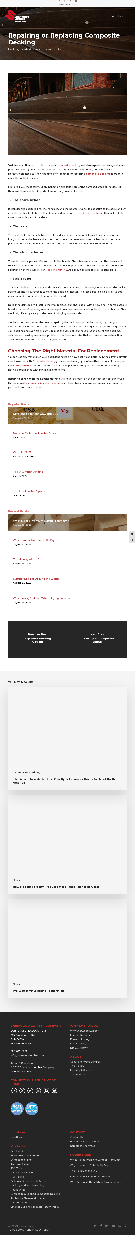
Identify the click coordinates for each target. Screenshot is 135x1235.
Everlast (25, 49)
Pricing (36, 772)
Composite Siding (21, 1159)
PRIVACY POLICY (41, 1230)
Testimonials (77, 1074)
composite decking (69, 165)
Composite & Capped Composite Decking (35, 1193)
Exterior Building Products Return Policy (35, 1206)
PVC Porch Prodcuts (23, 1172)
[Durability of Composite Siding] (97, 639)
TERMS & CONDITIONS (19, 1230)
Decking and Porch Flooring (27, 1185)
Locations (16, 1137)
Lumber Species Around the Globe (90, 1176)
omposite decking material (43, 383)
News (36, 49)
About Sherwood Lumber (85, 1061)
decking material (92, 213)
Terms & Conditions (22, 1063)
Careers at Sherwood (82, 1145)
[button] (124, 16)
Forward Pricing (79, 1039)
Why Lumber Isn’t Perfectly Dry (89, 1165)
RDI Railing (17, 1176)
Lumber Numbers (80, 1035)
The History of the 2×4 (83, 1170)
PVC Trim (16, 1168)
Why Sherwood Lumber (84, 1030)
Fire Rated (17, 1151)
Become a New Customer (85, 1141)
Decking (13, 49)
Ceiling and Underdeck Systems (30, 1181)
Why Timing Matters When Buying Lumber (96, 1182)
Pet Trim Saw (19, 1202)
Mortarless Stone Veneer (25, 1155)
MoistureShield (24, 365)
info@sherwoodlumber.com (27, 1055)
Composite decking (44, 361)
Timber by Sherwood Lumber (28, 1198)
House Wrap (18, 1189)
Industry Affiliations (82, 1070)
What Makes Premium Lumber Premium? (95, 1159)
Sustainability (78, 1043)
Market (17, 772)
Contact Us (76, 1137)
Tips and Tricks (51, 49)
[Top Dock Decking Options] (38, 639)
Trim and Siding (20, 1164)
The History (77, 1066)
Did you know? (79, 1047)
